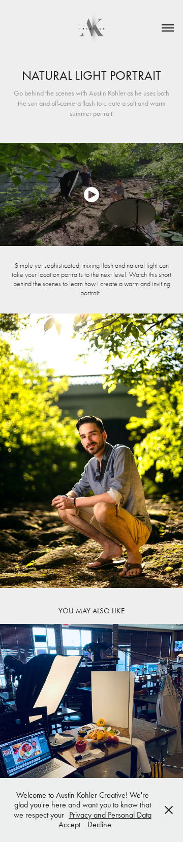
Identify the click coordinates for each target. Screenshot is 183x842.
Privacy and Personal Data (110, 815)
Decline (99, 824)
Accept (69, 824)
